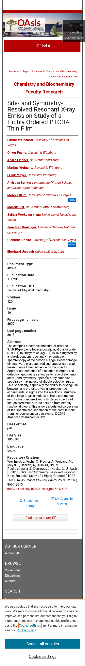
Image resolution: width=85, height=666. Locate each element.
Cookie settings (30, 625)
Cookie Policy (26, 630)
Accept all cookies (42, 643)
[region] (42, 632)
